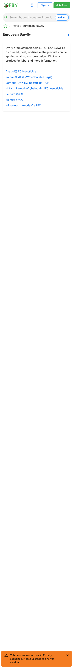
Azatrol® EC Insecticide (21, 71)
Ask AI (62, 17)
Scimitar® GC (14, 99)
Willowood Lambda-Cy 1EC (23, 105)
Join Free (61, 5)
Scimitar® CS (14, 94)
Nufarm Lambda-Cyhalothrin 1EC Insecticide (34, 88)
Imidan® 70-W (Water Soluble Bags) (29, 77)
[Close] (67, 655)
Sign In (45, 5)
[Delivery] (32, 5)
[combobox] (31, 17)
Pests (15, 25)
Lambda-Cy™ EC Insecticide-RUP (27, 82)
